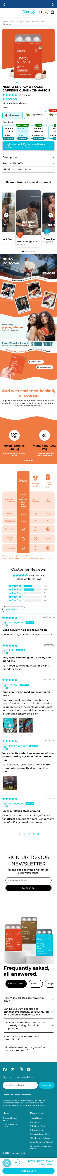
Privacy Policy (36, 1130)
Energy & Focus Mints (10, 1119)
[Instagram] (19, 1069)
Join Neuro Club (37, 1126)
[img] (9, 617)
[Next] (50, 215)
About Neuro (36, 1118)
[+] (16, 1162)
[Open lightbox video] (28, 219)
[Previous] (6, 215)
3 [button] (29, 834)
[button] (28, 55)
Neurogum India (17, 1153)
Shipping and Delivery (40, 1138)
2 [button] (24, 834)
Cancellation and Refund (41, 1142)
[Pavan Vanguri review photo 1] (9, 783)
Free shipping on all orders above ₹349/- (29, 3)
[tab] (17, 82)
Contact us (35, 1122)
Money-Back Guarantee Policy (41, 1147)
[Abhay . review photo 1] (9, 725)
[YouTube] (27, 1069)
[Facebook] (4, 1069)
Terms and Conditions (40, 1134)
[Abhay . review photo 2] (26, 725)
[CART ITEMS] (53, 12)
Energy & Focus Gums (10, 1125)
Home (5, 22)
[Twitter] (12, 1069)
